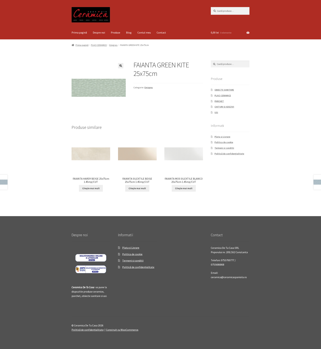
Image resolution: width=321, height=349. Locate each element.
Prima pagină (79, 32)
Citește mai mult (91, 188)
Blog (129, 32)
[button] (120, 65)
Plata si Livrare (222, 136)
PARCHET (219, 101)
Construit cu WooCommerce (122, 329)
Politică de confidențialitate (229, 153)
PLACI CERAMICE (99, 45)
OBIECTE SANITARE (224, 89)
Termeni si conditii (224, 147)
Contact (161, 32)
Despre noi (99, 32)
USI (216, 112)
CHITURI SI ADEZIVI (224, 106)
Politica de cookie (224, 142)
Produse (115, 32)
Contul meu (144, 32)
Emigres (113, 45)
